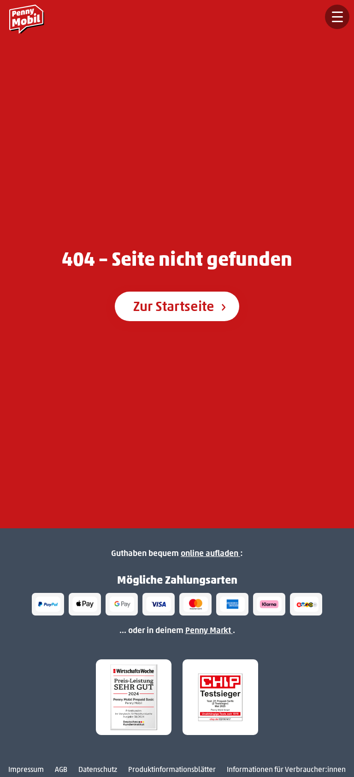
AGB (61, 769)
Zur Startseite (175, 306)
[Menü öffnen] (337, 17)
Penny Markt (209, 630)
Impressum (26, 769)
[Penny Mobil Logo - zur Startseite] (29, 17)
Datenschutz (97, 769)
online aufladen (210, 553)
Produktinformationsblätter (172, 769)
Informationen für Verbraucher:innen (286, 769)
